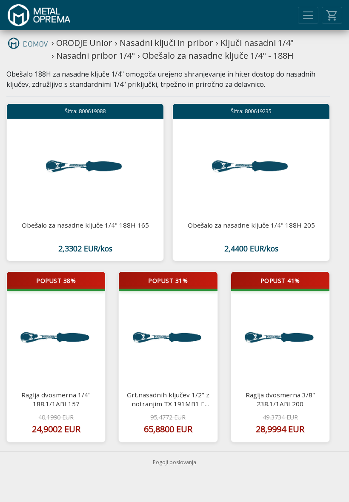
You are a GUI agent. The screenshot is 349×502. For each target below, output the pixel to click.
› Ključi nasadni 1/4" (255, 42)
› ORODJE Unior (81, 42)
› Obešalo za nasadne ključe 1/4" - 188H (215, 55)
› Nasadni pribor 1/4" (93, 55)
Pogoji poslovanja (174, 462)
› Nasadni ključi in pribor (164, 42)
